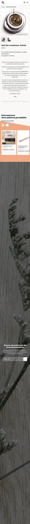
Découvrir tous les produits (7, 120)
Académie (5, 147)
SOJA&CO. (20, 149)
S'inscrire (12, 55)
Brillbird (3, 48)
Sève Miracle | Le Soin (7, 146)
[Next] (7, 125)
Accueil (3, 6)
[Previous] (2, 125)
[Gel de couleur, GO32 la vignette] (4, 39)
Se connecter (4, 55)
